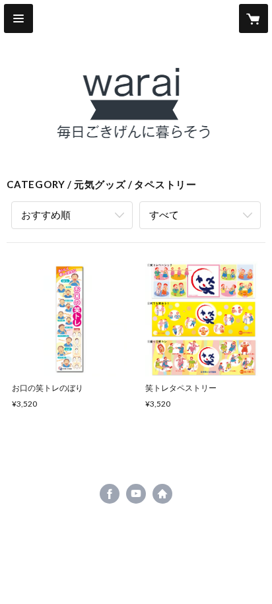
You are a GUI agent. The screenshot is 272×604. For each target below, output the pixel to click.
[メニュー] (18, 18)
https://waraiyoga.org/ (162, 494)
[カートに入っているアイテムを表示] (253, 18)
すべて (164, 214)
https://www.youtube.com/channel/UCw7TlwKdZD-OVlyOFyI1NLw (136, 494)
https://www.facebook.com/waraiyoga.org (109, 494)
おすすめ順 (46, 214)
